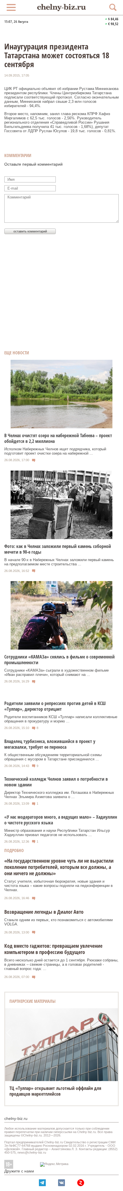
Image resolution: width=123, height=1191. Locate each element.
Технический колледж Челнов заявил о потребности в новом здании (56, 782)
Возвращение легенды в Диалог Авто (44, 911)
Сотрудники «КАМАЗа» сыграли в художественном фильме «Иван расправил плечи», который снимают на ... (56, 672)
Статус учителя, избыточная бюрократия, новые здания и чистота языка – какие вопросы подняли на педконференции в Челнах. (58, 885)
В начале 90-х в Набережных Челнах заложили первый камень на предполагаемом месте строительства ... (59, 562)
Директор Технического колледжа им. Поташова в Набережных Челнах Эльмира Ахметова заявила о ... (59, 794)
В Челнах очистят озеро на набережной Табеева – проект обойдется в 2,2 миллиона (58, 438)
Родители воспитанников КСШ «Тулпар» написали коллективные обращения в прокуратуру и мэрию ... (60, 719)
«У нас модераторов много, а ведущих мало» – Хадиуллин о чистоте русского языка (60, 820)
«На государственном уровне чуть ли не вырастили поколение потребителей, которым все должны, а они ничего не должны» (59, 867)
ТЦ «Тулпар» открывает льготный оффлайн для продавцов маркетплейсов (55, 1091)
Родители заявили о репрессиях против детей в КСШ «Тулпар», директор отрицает (55, 706)
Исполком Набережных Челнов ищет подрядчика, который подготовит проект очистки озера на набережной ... (55, 451)
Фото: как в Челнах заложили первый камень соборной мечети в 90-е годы (57, 549)
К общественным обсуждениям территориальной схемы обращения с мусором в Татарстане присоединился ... (53, 757)
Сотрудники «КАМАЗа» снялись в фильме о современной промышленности (59, 660)
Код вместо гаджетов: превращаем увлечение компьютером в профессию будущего (53, 948)
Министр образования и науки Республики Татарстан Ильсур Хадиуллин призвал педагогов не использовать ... (57, 832)
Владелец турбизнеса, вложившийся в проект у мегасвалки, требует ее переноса (49, 744)
